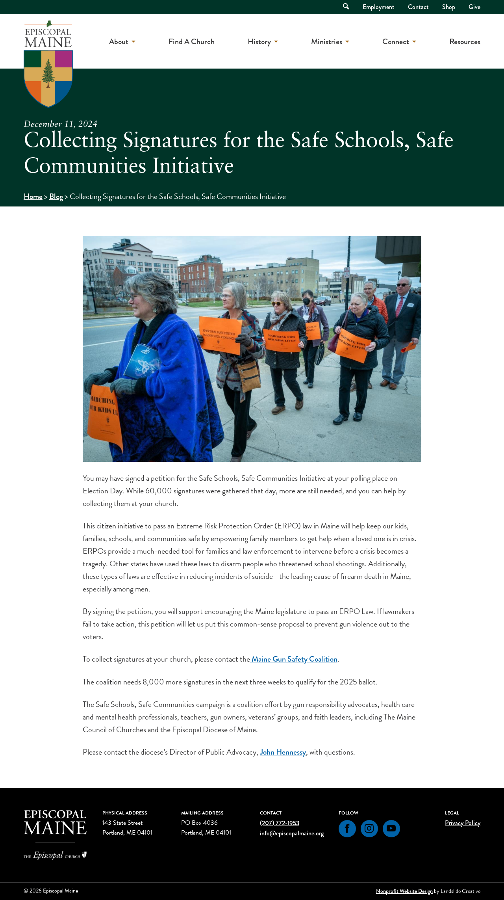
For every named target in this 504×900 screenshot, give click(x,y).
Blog (56, 196)
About (118, 41)
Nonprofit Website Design (404, 891)
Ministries (326, 41)
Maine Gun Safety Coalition (294, 659)
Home (33, 196)
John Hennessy (283, 752)
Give (474, 6)
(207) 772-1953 (279, 822)
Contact (418, 6)
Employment (379, 6)
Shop (448, 6)
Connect (395, 41)
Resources (464, 41)
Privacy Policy (462, 822)
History (259, 41)
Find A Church (192, 41)
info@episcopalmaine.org (292, 833)
